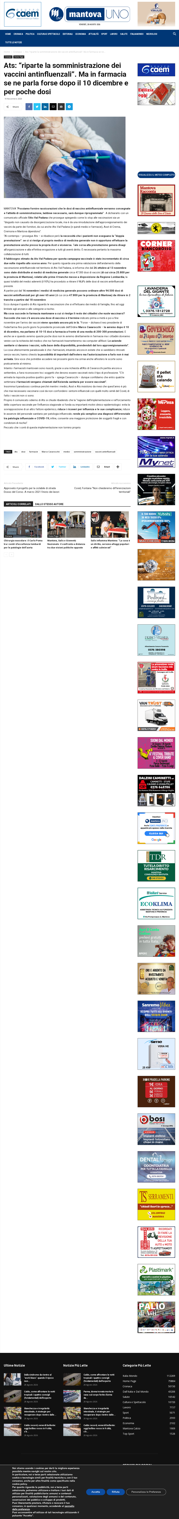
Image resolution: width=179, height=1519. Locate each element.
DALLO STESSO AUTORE (49, 504)
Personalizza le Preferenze (146, 1492)
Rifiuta (116, 1492)
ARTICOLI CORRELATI (18, 504)
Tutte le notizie (13, 42)
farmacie (33, 451)
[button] (172, 34)
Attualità (93, 34)
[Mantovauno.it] (89, 14)
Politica (30, 34)
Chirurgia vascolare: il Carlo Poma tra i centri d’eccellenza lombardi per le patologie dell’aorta (23, 544)
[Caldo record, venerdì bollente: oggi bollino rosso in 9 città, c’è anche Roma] (12, 1430)
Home (8, 34)
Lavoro (113, 34)
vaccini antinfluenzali (105, 451)
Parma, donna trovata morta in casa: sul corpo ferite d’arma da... (98, 1394)
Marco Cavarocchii (51, 451)
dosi (23, 451)
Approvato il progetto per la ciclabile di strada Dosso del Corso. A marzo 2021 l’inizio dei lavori (31, 490)
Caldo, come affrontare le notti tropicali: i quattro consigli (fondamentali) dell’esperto (39, 1394)
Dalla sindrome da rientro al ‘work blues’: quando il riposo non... (39, 1378)
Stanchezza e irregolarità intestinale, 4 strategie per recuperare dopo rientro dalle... (40, 1411)
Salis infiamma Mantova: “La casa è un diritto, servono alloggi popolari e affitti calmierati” (110, 544)
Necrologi (151, 34)
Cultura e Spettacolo (48, 34)
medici (66, 451)
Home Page (18, 57)
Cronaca (18, 34)
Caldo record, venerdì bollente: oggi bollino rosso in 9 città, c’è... (40, 1428)
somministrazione (82, 451)
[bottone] (156, 174)
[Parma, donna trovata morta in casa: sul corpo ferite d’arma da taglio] (72, 1396)
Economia (81, 34)
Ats (16, 451)
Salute (123, 34)
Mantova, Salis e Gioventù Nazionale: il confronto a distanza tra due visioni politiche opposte (66, 544)
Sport (104, 34)
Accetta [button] (95, 1492)
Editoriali (68, 34)
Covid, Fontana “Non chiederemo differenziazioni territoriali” (102, 490)
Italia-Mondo (137, 34)
